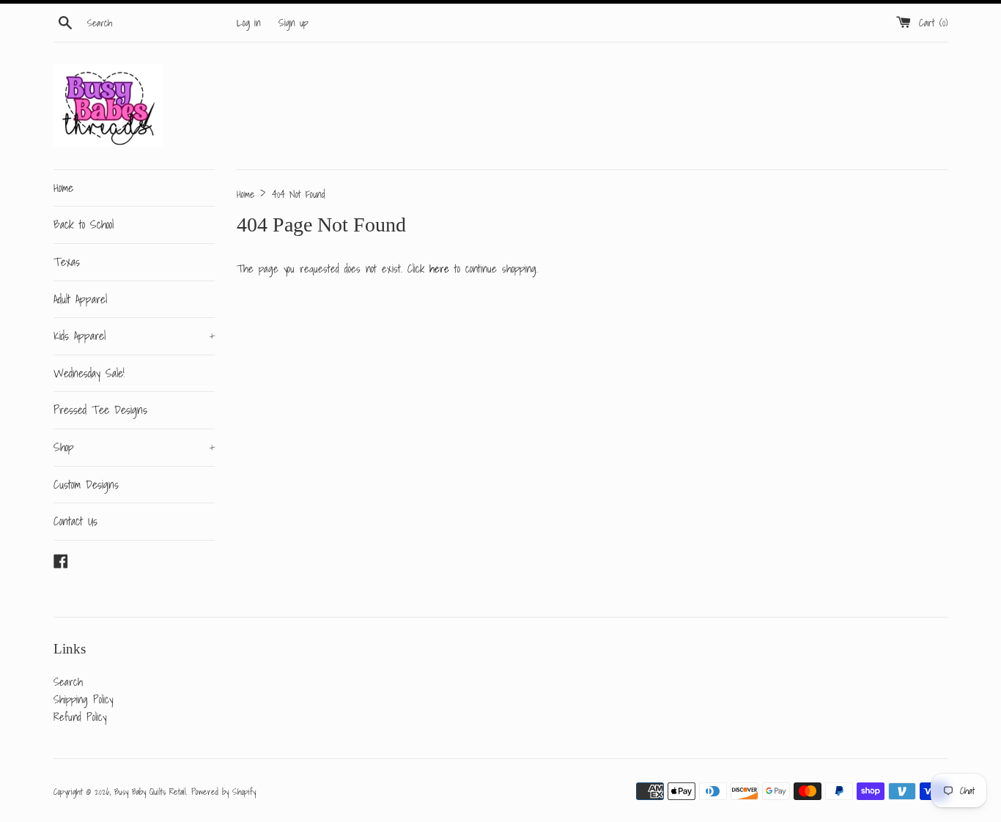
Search (68, 681)
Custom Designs (86, 484)
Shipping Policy (83, 699)
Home (63, 187)
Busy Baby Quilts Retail (150, 792)
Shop (134, 446)
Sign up (293, 23)
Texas (66, 261)
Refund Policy (79, 716)
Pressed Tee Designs (100, 409)
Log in (249, 23)
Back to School (83, 224)
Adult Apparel (80, 298)
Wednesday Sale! (89, 372)
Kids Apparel (134, 335)
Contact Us (75, 520)
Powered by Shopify (223, 792)
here (439, 268)
